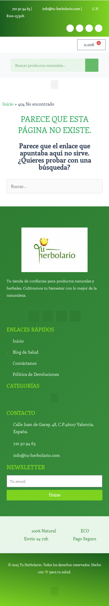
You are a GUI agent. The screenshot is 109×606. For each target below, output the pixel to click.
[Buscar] (91, 65)
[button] (54, 84)
